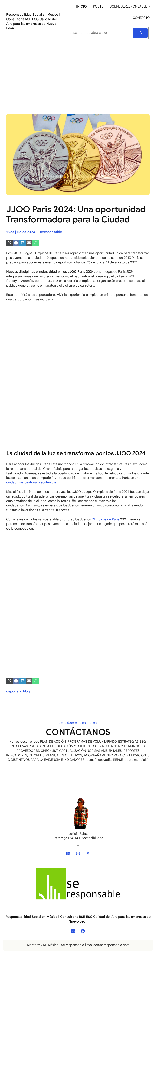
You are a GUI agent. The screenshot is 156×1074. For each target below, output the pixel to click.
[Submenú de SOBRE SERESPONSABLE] (149, 7)
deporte (12, 691)
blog (26, 691)
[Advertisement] (78, 76)
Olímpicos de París (105, 519)
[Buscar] (140, 33)
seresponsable (50, 232)
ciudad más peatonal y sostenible (31, 482)
